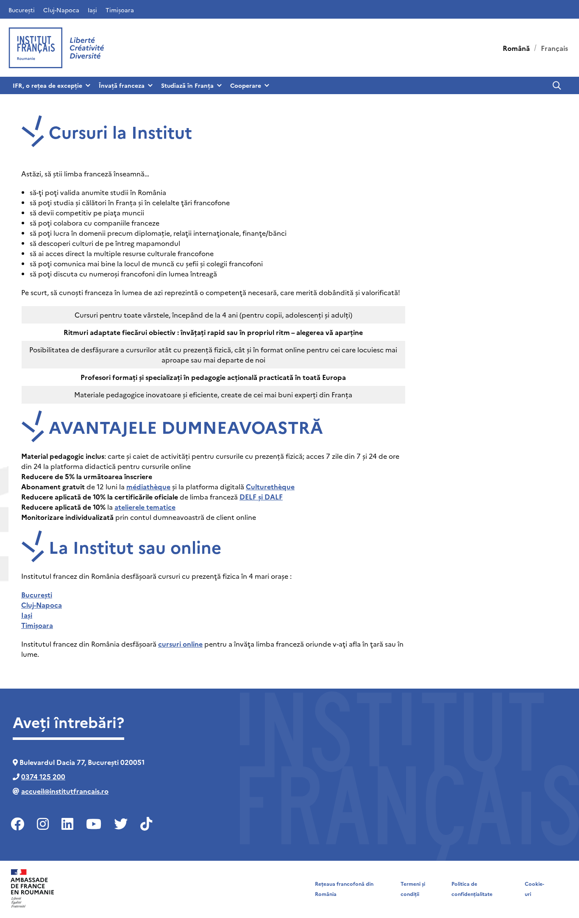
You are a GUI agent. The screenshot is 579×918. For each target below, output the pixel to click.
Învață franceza (122, 85)
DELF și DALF (261, 496)
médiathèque (148, 486)
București (21, 10)
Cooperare (245, 85)
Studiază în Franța (187, 85)
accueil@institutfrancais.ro (65, 790)
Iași (92, 10)
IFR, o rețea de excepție (47, 85)
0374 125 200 (43, 776)
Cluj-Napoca (61, 10)
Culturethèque (270, 486)
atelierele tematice (144, 506)
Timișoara (120, 10)
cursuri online (180, 643)
